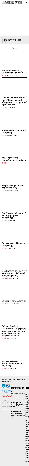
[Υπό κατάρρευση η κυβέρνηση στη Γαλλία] (14, 59)
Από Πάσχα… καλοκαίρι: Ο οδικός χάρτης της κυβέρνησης (14, 215)
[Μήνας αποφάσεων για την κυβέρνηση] (14, 119)
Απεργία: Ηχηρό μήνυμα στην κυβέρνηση (13, 186)
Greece (4, 107)
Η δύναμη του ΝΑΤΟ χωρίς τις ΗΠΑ (17, 404)
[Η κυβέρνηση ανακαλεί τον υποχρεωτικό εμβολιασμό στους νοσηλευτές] (14, 260)
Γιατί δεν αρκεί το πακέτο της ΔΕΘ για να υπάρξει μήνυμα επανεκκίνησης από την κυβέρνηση (14, 101)
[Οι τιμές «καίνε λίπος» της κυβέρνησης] (14, 232)
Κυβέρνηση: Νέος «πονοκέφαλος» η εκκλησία (14, 158)
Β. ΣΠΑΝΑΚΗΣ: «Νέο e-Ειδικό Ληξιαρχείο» (18, 395)
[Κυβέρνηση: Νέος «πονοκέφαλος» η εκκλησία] (14, 147)
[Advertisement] (14, 20)
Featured (4, 278)
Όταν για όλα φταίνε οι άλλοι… (17, 412)
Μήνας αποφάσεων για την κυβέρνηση (14, 131)
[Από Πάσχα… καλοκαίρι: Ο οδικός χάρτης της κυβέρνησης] (14, 202)
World (4, 75)
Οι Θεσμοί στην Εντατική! (14, 300)
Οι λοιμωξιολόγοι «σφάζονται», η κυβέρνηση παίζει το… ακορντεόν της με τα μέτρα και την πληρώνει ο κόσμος (14, 331)
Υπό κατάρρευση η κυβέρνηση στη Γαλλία (12, 71)
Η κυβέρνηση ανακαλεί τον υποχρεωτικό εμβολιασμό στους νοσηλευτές (14, 273)
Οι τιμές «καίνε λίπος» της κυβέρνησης (14, 244)
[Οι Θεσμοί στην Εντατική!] (14, 290)
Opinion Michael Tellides (18, 415)
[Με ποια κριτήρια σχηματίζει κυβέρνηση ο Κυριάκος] (14, 350)
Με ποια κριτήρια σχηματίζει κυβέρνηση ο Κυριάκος (13, 363)
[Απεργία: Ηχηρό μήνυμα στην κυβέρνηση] (14, 175)
